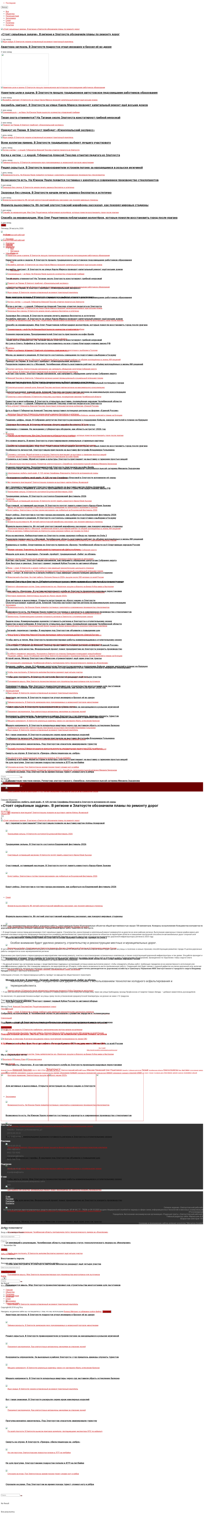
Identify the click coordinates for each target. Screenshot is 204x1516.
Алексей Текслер (20, 1006)
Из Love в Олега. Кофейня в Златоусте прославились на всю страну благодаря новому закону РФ (58, 488)
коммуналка (5, 1073)
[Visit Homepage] (13, 235)
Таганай (145, 1070)
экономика (188, 1073)
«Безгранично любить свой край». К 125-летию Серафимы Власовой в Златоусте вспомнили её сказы (61, 802)
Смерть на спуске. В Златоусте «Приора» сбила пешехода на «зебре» (43, 1442)
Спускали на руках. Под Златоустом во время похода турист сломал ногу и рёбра (50, 1484)
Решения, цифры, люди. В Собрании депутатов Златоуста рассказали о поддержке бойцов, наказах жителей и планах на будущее (77, 420)
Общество (10, 14)
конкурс (14, 1073)
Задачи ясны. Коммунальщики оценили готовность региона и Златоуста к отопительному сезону (59, 1136)
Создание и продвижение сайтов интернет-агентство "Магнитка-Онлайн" (171, 1223)
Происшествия (12, 16)
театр (146, 1073)
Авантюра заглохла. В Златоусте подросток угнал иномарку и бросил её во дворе (56, 46)
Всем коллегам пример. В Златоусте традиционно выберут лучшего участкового (56, 142)
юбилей (194, 1073)
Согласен (106, 1312)
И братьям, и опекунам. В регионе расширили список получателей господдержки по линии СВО (53, 1043)
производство (81, 1073)
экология (180, 1073)
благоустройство (171, 1070)
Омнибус (125, 1070)
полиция (73, 1073)
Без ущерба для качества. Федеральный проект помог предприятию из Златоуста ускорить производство (64, 1200)
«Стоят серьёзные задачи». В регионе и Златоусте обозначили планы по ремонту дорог (60, 34)
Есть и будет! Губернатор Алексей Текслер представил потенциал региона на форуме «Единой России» (62, 410)
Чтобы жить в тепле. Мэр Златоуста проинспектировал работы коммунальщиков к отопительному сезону (64, 1179)
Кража (84, 1070)
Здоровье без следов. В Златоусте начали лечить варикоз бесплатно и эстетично (56, 192)
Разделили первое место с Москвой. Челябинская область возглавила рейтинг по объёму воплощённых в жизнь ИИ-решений (74, 364)
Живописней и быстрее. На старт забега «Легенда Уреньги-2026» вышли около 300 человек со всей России (64, 582)
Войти (3, 1276)
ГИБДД (34, 1070)
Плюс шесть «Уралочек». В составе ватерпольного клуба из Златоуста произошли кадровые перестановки (64, 1064)
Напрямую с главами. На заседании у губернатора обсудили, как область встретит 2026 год (56, 687)
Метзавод (14, 251)
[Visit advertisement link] (25, 85)
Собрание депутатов (135, 1070)
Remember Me (10, 1245)
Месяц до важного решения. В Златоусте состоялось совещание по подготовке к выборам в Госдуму (61, 518)
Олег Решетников (36, 1006)
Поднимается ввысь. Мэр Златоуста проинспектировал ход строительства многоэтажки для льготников (63, 1285)
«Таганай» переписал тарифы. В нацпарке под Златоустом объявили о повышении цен (53, 1158)
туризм (151, 1073)
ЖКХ (39, 1070)
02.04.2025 (5, 811)
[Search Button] (21, 1495)
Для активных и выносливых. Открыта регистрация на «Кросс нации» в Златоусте (50, 600)
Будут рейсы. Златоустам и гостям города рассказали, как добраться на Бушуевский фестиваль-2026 (61, 886)
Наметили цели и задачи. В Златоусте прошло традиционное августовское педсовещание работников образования (79, 92)
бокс (180, 1070)
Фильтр (4, 7)
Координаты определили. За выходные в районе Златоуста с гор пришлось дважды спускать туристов (62, 1357)
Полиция (14, 253)
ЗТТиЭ (43, 1070)
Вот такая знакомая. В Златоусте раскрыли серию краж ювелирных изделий (47, 1399)
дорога (201, 1070)
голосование (194, 1070)
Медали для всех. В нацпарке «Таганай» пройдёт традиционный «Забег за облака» (51, 554)
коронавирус (22, 1073)
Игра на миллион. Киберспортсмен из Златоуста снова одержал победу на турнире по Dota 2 (56, 535)
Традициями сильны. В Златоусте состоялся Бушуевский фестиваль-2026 (46, 844)
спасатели (132, 1073)
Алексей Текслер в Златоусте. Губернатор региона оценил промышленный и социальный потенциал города (65, 383)
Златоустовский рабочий (71, 1070)
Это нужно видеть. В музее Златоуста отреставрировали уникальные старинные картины (55, 440)
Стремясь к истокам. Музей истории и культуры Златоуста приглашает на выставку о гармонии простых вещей (67, 759)
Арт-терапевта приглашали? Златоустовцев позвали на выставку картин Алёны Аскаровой (55, 823)
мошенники (38, 1073)
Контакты (10, 1203)
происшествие (91, 1073)
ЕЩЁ (3, 225)
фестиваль (168, 1073)
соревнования (117, 1073)
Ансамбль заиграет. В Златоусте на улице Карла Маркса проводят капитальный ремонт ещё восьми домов (74, 105)
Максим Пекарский (96, 1070)
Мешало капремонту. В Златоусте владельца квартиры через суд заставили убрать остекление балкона (62, 1378)
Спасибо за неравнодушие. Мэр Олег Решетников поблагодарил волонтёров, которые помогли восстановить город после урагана (89, 217)
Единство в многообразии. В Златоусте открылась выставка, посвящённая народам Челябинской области (64, 624)
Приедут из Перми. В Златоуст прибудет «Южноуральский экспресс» (48, 130)
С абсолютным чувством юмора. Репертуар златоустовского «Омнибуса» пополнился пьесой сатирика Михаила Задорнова (73, 780)
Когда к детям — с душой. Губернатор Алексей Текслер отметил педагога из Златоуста (60, 155)
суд (143, 1073)
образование (65, 1073)
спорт (139, 1073)
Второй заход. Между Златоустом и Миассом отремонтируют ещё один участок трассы (54, 1221)
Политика (10, 23)
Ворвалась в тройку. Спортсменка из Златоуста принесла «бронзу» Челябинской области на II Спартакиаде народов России (73, 544)
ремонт (109, 1073)
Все (7, 11)
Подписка (10, 1201)
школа (175, 1073)
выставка (185, 1070)
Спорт (8, 20)
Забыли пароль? (8, 1254)
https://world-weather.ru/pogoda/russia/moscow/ (102, 1050)
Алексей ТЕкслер (6, 1070)
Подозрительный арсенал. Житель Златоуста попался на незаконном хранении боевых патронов (54, 1034)
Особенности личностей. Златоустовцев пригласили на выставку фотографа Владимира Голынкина (60, 450)
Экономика (11, 18)
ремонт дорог (50, 1006)
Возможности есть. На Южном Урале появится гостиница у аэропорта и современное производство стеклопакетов (80, 180)
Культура (10, 25)
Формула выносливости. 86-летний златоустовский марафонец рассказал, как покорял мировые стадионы (75, 205)
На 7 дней (102, 1048)
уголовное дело (159, 1073)
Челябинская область (156, 1070)
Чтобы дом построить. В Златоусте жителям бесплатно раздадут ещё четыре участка (53, 677)
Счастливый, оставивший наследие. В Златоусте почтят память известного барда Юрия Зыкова (58, 865)
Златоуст (53, 1069)
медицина (30, 1073)
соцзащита (125, 1073)
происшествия (101, 1073)
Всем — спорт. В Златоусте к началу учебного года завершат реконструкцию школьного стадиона (59, 572)
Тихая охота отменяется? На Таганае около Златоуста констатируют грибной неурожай (60, 117)
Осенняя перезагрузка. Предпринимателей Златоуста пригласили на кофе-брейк (50, 334)
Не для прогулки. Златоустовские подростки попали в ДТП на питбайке (45, 1463)
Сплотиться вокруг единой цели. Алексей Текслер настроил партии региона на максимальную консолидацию (66, 602)
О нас (8, 1196)
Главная (9, 244)
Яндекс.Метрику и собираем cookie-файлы (83, 1311)
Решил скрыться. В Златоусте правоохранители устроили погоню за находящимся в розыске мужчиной (72, 167)
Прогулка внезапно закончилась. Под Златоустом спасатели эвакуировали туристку (51, 1420)
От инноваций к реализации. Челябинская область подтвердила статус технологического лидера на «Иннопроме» (68, 1242)
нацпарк (56, 1073)
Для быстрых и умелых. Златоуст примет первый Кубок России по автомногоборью (52, 1001)
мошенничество (47, 1073)
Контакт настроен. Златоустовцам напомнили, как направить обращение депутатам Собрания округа (61, 560)
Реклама (9, 1199)
